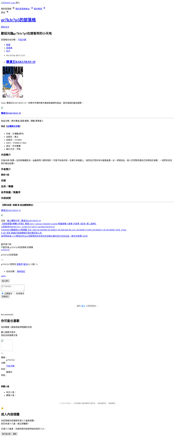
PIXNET (68, 403)
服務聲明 (112, 403)
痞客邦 (20, 264)
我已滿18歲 (6, 434)
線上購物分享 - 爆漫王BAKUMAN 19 (24, 221)
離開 (14, 434)
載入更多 (5, 281)
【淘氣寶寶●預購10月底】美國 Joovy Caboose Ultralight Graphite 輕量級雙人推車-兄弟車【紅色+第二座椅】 (49, 224)
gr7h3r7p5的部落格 (18, 20)
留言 (25, 264)
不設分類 (22, 40)
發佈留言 (5, 297)
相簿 (8, 45)
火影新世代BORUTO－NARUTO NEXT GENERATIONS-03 (28, 227)
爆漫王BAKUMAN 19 (20, 61)
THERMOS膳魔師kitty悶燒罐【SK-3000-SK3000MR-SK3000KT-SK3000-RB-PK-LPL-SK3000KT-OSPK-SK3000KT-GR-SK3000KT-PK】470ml (63, 230)
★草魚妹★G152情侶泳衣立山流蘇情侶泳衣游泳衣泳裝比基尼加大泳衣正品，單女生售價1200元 (44, 236)
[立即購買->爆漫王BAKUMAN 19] (12, 98)
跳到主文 (5, 27)
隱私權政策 (102, 403)
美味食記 (21, 271)
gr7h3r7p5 (5, 250)
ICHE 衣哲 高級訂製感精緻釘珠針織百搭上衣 (21, 233)
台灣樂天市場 (13, 126)
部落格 (9, 48)
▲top (3, 276)
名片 (8, 51)
